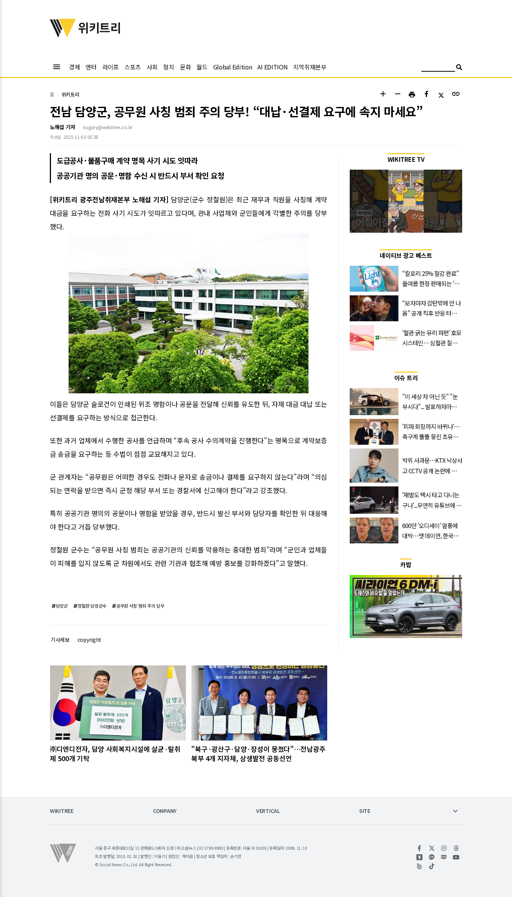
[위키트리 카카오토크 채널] (432, 857)
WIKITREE (61, 811)
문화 (185, 66)
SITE (364, 811)
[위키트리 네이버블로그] (444, 857)
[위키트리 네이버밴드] (419, 866)
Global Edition (232, 66)
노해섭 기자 (62, 127)
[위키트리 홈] (63, 34)
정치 (168, 66)
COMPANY (165, 811)
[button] (382, 94)
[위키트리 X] (432, 848)
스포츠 (132, 66)
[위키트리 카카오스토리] (419, 857)
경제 (74, 66)
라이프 (110, 66)
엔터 (90, 66)
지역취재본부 (309, 66)
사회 (152, 66)
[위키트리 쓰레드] (456, 848)
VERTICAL (268, 811)
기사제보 (60, 639)
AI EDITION (272, 66)
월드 (201, 66)
